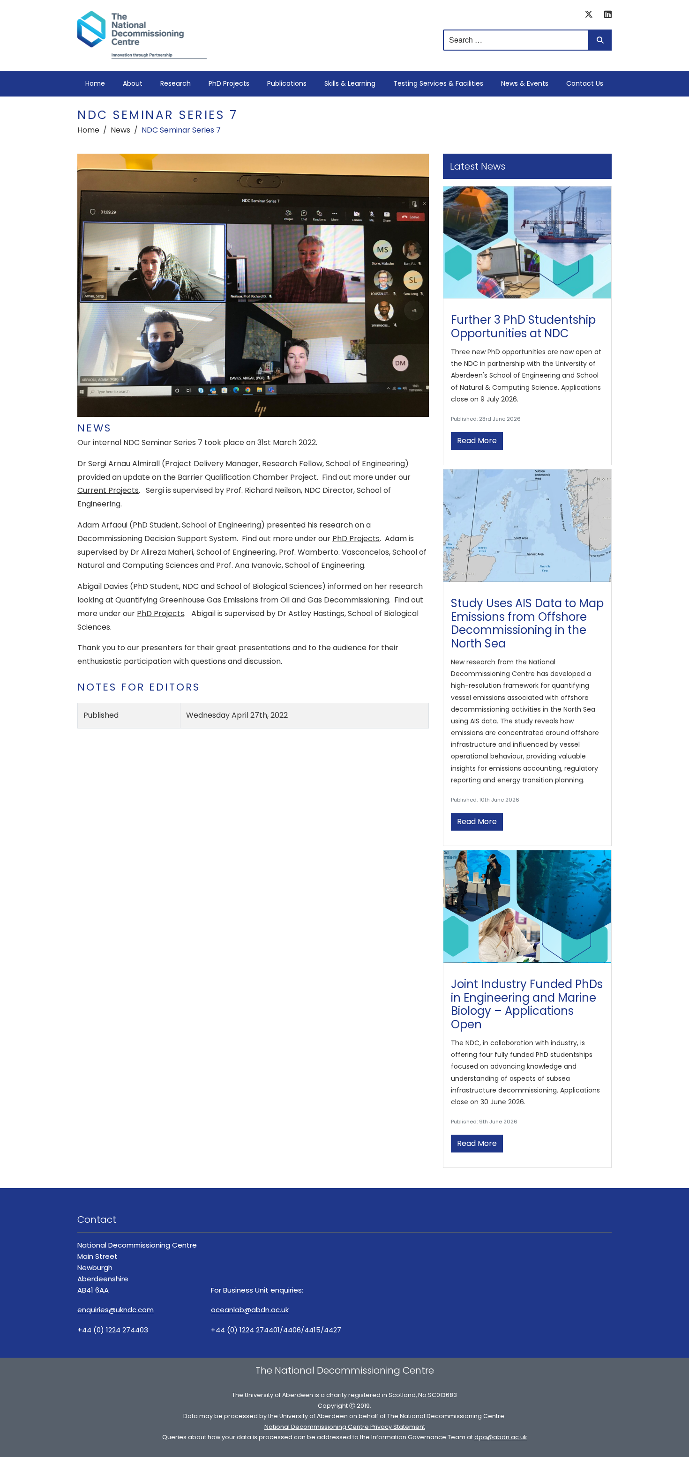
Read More (477, 440)
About (132, 83)
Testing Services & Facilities (438, 83)
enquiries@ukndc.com (115, 1310)
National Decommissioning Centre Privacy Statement (344, 1427)
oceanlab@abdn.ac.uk (250, 1310)
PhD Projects (229, 83)
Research (175, 83)
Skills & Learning (349, 83)
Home (95, 83)
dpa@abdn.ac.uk (500, 1437)
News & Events (524, 83)
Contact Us (584, 83)
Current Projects (108, 490)
